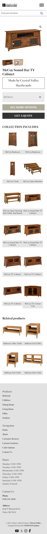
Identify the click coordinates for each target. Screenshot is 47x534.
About (5, 434)
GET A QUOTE (23, 115)
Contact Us (7, 452)
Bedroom (6, 396)
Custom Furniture (10, 443)
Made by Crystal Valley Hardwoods (23, 83)
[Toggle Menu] (41, 5)
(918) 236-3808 (9, 499)
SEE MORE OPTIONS (23, 107)
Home (5, 430)
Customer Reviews (10, 439)
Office (5, 413)
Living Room (7, 409)
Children (6, 400)
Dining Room (8, 404)
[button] (40, 27)
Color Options (8, 447)
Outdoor (6, 418)
